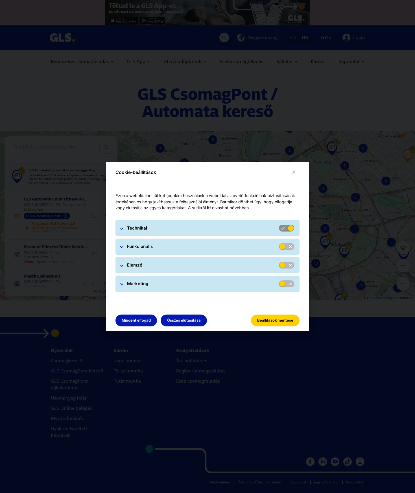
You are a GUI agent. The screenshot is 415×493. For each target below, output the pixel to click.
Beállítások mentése (275, 320)
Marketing (137, 283)
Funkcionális (140, 246)
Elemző (134, 265)
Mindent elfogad (136, 320)
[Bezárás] (294, 172)
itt (209, 207)
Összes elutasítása (184, 320)
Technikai (137, 228)
